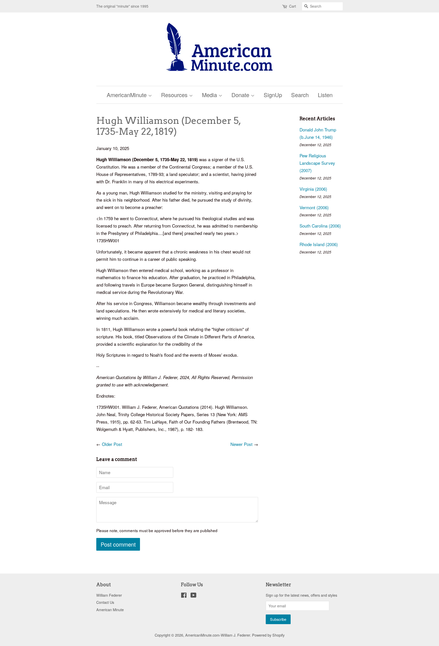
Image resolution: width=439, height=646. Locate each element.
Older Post (112, 444)
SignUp (273, 95)
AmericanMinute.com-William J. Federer (217, 635)
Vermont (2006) (314, 207)
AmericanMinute (127, 95)
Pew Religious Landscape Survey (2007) (317, 162)
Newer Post (241, 444)
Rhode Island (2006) (319, 244)
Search (300, 95)
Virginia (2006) (313, 189)
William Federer (109, 595)
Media (210, 95)
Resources (175, 95)
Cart (292, 6)
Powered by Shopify (268, 635)
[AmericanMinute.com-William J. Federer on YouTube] (193, 595)
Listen (325, 95)
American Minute (110, 609)
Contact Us (105, 602)
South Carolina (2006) (320, 225)
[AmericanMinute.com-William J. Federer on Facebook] (184, 595)
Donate (241, 95)
